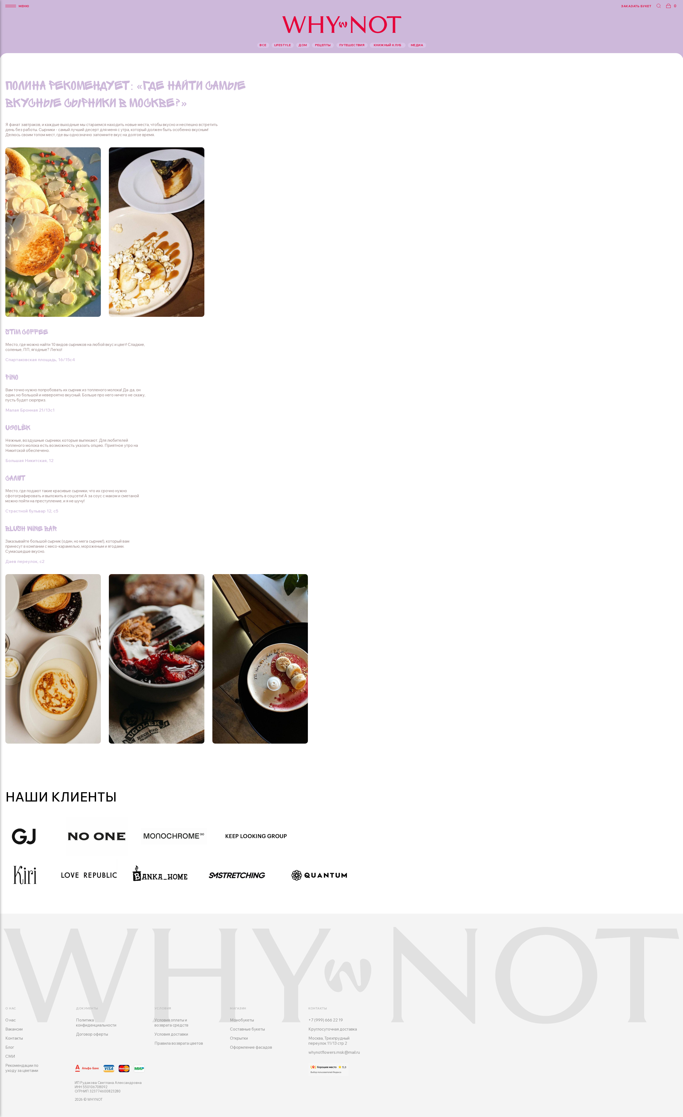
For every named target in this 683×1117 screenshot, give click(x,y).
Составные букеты (247, 1029)
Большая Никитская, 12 (29, 460)
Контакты (14, 1038)
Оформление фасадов (251, 1047)
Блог (9, 1047)
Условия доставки (171, 1034)
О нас (10, 1020)
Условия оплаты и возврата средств (171, 1022)
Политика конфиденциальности (96, 1022)
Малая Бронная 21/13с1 (30, 410)
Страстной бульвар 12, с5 (31, 511)
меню (24, 6)
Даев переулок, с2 (24, 561)
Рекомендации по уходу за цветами (21, 1068)
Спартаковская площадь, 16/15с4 (40, 359)
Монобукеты (242, 1020)
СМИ (10, 1056)
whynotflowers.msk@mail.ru (334, 1052)
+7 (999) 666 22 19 (325, 1020)
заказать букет (636, 6)
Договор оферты (92, 1034)
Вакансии (14, 1029)
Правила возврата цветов (178, 1043)
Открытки (239, 1038)
